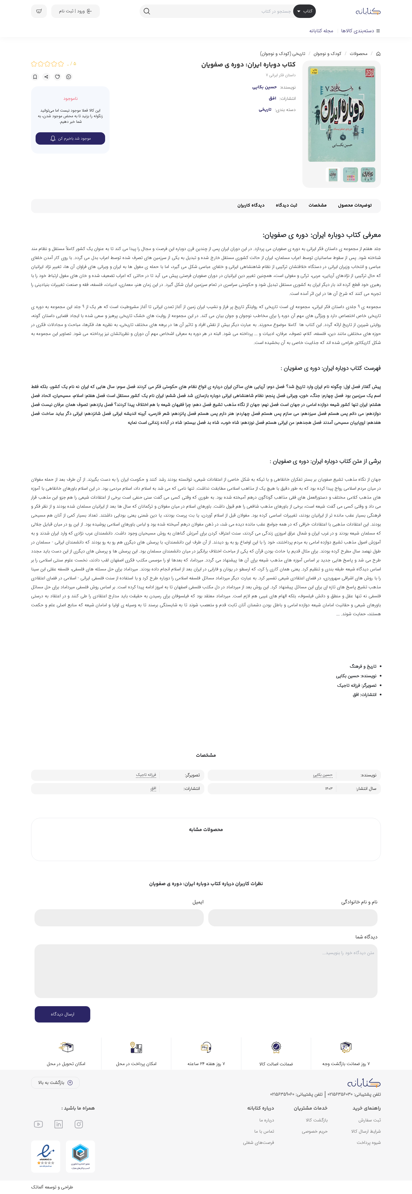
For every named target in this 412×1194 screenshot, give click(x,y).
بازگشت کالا (317, 1120)
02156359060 (282, 1094)
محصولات (358, 53)
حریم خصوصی (315, 1131)
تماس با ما (264, 1131)
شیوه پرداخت (369, 1142)
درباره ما (266, 1120)
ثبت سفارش (369, 1120)
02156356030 (340, 1094)
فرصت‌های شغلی (258, 1142)
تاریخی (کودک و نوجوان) (282, 53)
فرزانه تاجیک (146, 775)
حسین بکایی (264, 87)
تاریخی (265, 110)
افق (272, 98)
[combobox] (228, 11)
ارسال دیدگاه (62, 1014)
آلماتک (37, 1187)
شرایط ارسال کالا (366, 1131)
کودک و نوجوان (327, 53)
